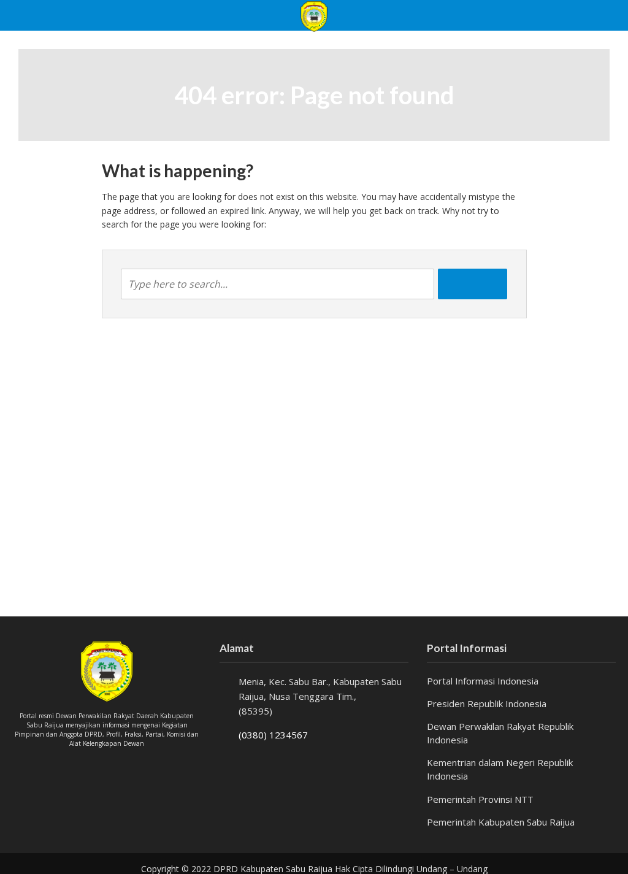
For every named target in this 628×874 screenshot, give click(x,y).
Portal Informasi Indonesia (482, 681)
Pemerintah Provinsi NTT (480, 799)
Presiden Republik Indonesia (486, 703)
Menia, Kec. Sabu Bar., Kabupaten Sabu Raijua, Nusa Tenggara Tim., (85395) (320, 696)
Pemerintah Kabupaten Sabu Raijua (501, 822)
